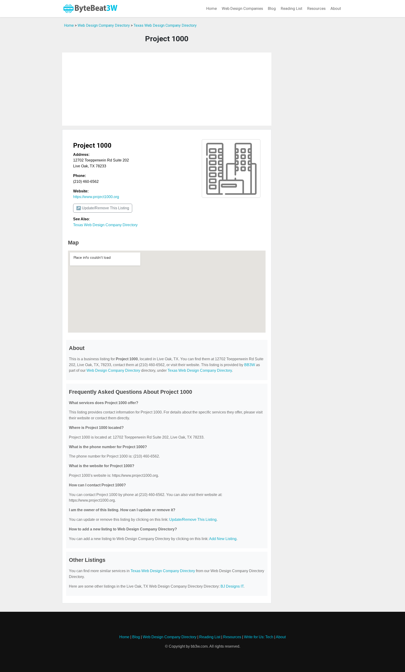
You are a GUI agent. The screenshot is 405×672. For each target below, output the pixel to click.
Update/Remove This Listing (193, 520)
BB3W (249, 365)
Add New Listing (222, 539)
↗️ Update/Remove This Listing (102, 208)
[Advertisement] (167, 89)
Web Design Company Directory (104, 25)
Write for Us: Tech (258, 637)
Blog (272, 8)
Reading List (291, 8)
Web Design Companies (242, 8)
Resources (316, 8)
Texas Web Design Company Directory (165, 25)
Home (211, 8)
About (335, 8)
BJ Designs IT (232, 586)
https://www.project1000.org (96, 197)
